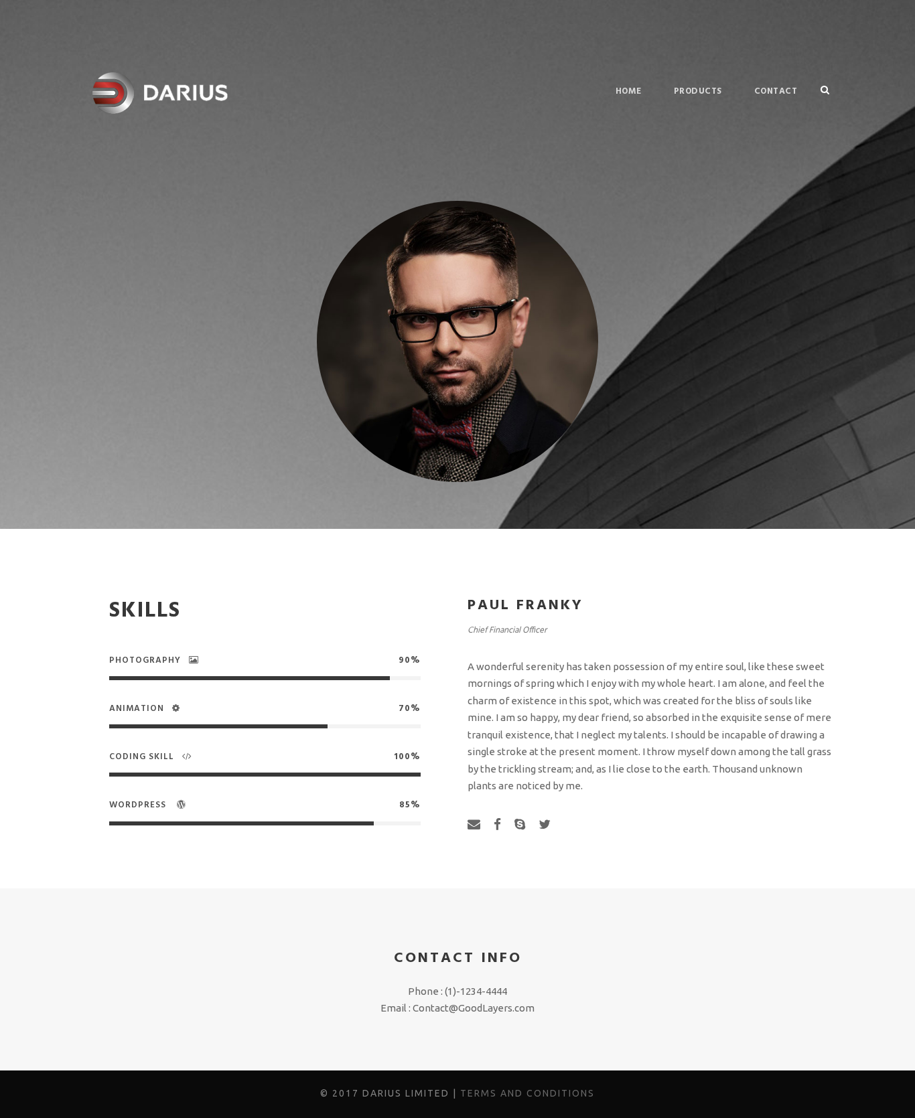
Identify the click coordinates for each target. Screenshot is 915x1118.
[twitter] (545, 824)
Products (698, 91)
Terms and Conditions (527, 1093)
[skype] (519, 824)
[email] (474, 824)
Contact (776, 91)
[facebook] (497, 824)
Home (629, 91)
